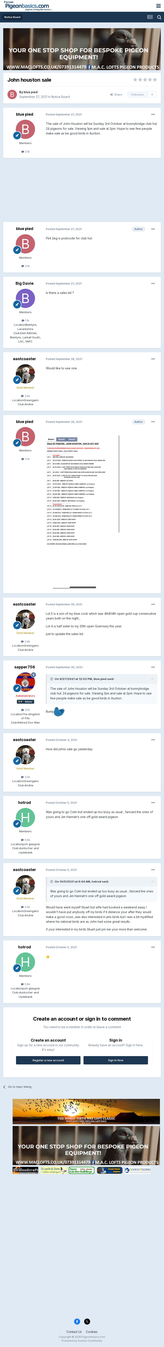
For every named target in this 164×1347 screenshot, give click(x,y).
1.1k (26, 320)
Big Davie (25, 283)
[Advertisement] (53, 192)
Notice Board (60, 97)
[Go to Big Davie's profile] (25, 298)
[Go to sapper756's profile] (25, 682)
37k (27, 710)
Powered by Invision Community (82, 1340)
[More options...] (153, 114)
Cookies (92, 1332)
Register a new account (48, 1060)
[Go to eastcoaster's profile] (25, 373)
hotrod (24, 802)
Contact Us (74, 1332)
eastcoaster (24, 359)
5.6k (27, 840)
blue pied (31, 92)
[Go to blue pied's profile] (12, 94)
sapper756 (24, 667)
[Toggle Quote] (52, 679)
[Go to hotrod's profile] (25, 817)
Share (117, 94)
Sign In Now (115, 1060)
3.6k (27, 396)
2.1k (27, 151)
